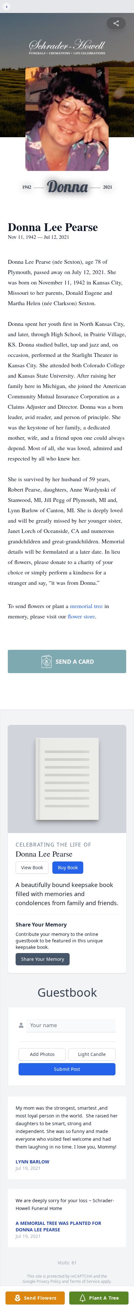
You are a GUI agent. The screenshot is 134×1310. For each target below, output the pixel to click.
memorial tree (86, 606)
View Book (32, 867)
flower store (81, 616)
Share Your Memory (42, 959)
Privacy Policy (48, 1281)
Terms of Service (85, 1281)
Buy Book (68, 867)
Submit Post (67, 1069)
